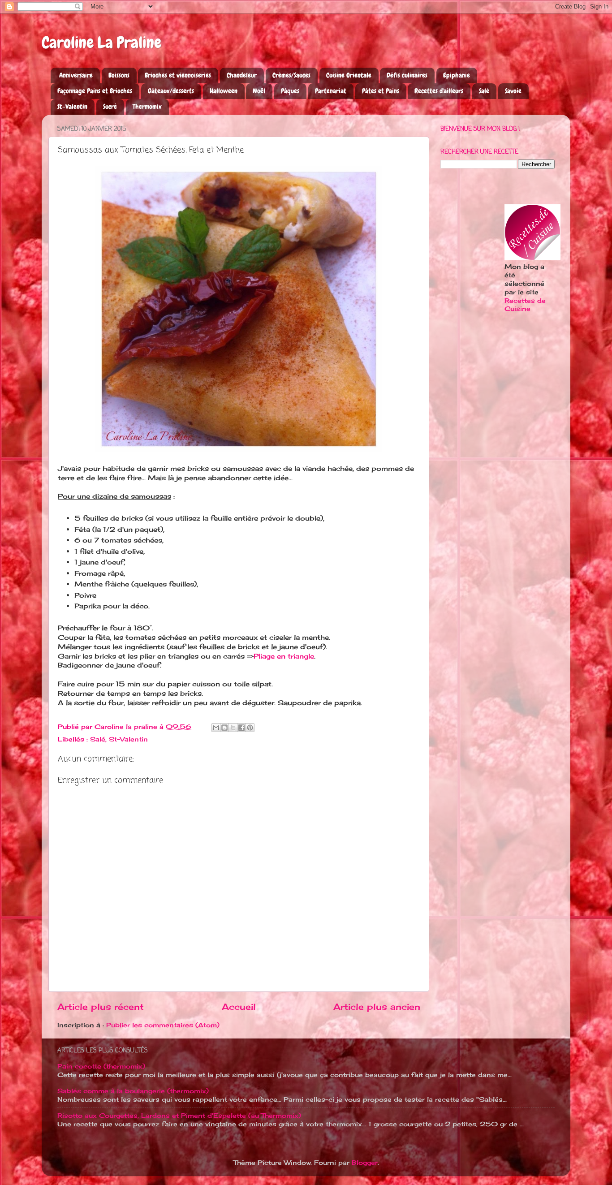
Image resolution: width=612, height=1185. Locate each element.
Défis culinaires (407, 75)
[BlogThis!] (224, 727)
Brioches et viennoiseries (178, 75)
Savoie (513, 90)
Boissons (118, 75)
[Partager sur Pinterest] (250, 727)
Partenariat (330, 90)
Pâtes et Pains (380, 90)
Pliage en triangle (284, 656)
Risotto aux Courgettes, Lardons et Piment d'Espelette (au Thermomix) (179, 1115)
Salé (484, 90)
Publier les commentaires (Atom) (163, 1025)
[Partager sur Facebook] (241, 727)
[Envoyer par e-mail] (215, 727)
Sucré (110, 106)
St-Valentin (72, 106)
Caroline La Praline (101, 42)
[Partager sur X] (232, 727)
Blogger (365, 1162)
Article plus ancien (376, 1006)
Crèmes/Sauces (291, 75)
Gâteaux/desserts (171, 90)
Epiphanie (456, 75)
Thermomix (147, 106)
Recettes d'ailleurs (438, 90)
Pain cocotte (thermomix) (101, 1066)
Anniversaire (76, 75)
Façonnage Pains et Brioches (94, 90)
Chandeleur (242, 75)
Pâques (290, 90)
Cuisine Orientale (348, 75)
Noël (259, 90)
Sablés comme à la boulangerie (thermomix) (133, 1091)
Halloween (223, 90)
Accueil (239, 1006)
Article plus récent (100, 1006)
